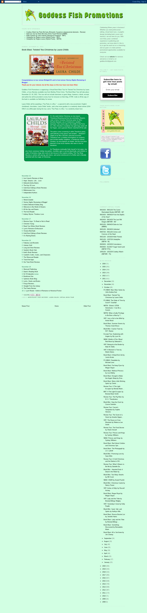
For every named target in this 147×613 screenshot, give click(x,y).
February (107, 559)
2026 (104, 264)
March (106, 556)
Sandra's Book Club (30, 250)
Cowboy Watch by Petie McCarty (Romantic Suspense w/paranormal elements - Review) (55, 32)
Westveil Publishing (30, 269)
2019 (104, 569)
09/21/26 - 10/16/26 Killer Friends (111, 237)
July (105, 544)
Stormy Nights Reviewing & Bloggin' (35, 202)
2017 (104, 575)
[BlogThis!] (33, 295)
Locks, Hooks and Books (32, 281)
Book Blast (32, 297)
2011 (104, 593)
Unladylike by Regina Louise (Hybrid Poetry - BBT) (43, 37)
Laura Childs (54, 297)
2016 (104, 578)
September (108, 538)
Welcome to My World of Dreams (35, 207)
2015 (104, 581)
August (106, 541)
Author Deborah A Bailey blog (33, 204)
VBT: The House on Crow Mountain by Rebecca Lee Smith (113, 422)
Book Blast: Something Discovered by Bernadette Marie (113, 527)
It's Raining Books (30, 236)
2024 (104, 270)
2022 (104, 276)
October (107, 287)
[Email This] (30, 295)
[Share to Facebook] (37, 295)
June (106, 547)
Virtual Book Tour (67, 297)
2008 (104, 602)
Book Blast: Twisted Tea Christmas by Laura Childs (45, 50)
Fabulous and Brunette (31, 243)
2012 (104, 590)
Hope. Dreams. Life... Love (32, 181)
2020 (104, 566)
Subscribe (112, 95)
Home (57, 306)
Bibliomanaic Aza (29, 190)
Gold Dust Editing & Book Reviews (35, 188)
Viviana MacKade (29, 231)
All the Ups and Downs (31, 209)
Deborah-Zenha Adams (31, 183)
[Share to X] (35, 295)
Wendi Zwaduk (28, 200)
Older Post (87, 306)
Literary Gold (28, 245)
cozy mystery (43, 297)
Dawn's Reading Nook (31, 271)
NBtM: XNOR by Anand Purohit (114, 480)
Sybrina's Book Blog (30, 279)
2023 (104, 273)
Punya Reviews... (29, 283)
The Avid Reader (29, 212)
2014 (104, 584)
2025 (104, 267)
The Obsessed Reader (31, 257)
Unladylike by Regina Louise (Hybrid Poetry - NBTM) (43, 39)
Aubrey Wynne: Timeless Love (33, 214)
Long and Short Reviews (32, 248)
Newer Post (26, 306)
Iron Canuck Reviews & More (33, 178)
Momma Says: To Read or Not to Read (36, 221)
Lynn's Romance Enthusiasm (33, 228)
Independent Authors (30, 193)
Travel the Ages (29, 260)
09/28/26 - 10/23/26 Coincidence (110, 244)
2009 (104, 599)
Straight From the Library (32, 286)
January (107, 562)
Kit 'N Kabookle (29, 274)
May (105, 550)
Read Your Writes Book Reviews (34, 226)
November (107, 284)
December (107, 281)
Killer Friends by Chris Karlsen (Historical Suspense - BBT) (46, 35)
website (112, 57)
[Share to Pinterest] (39, 295)
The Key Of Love (29, 185)
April (105, 553)
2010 (104, 596)
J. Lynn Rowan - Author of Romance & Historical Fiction (42, 291)
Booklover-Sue (28, 276)
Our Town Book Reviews (32, 262)
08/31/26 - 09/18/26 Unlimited (109, 229)
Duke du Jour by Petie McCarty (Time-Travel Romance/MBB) (46, 34)
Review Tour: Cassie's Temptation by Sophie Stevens (112, 409)
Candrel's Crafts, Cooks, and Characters (37, 255)
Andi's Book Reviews (30, 252)
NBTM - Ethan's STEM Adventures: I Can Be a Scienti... (112, 308)
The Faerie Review (30, 288)
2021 (104, 279)
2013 (104, 587)
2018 (104, 572)
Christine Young (29, 224)
